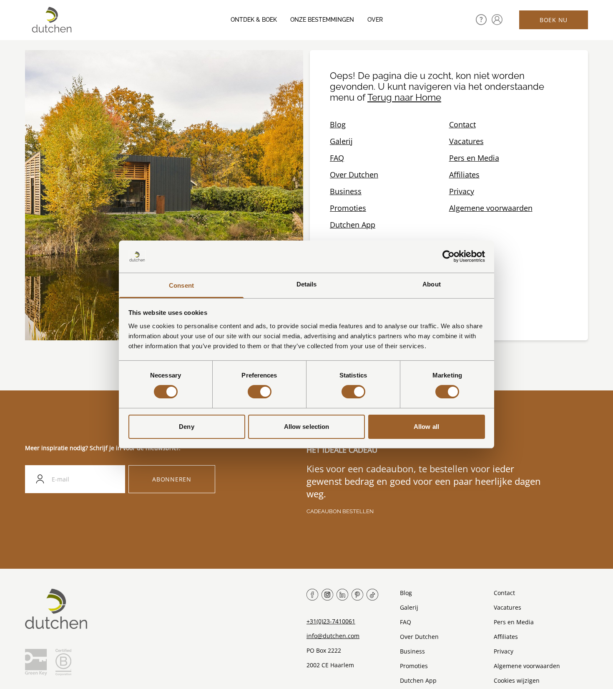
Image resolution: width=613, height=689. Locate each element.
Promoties (348, 208)
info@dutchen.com (332, 636)
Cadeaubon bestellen (340, 511)
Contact (462, 124)
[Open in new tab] (497, 19)
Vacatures (466, 141)
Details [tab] (306, 284)
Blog (338, 124)
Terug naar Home (404, 97)
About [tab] (431, 284)
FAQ (337, 158)
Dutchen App (352, 225)
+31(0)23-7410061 (330, 621)
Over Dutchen (354, 175)
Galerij (341, 141)
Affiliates (464, 175)
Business (346, 191)
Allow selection (306, 426)
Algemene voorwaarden (491, 208)
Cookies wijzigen (517, 680)
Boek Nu (554, 20)
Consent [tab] (181, 285)
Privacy (461, 191)
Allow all (426, 426)
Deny (186, 426)
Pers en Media (474, 158)
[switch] (259, 391)
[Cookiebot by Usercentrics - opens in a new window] (448, 256)
